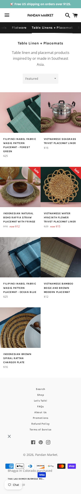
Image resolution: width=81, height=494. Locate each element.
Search (40, 389)
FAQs (40, 406)
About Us (40, 412)
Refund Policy (40, 423)
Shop (40, 394)
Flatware (19, 28)
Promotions (40, 417)
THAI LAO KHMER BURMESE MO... (26, 479)
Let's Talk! (40, 400)
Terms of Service (40, 429)
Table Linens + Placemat (52, 28)
